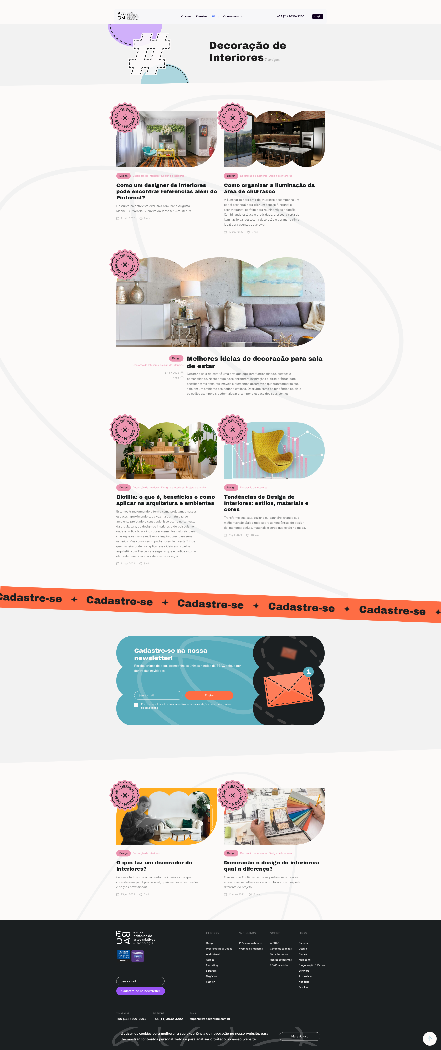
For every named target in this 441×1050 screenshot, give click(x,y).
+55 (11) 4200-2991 (131, 1019)
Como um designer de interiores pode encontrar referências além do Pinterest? (166, 191)
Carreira (303, 943)
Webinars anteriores (251, 948)
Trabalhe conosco (280, 954)
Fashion (210, 981)
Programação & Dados (219, 948)
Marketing (212, 965)
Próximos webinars (250, 943)
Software (211, 970)
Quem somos (232, 16)
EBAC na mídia (279, 965)
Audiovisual (213, 954)
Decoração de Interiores (146, 175)
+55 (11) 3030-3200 (291, 16)
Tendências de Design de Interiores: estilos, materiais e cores (266, 503)
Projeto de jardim (196, 487)
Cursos (186, 16)
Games (210, 959)
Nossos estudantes (281, 959)
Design (210, 943)
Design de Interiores (172, 175)
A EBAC (274, 943)
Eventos (201, 16)
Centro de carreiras (281, 948)
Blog (215, 16)
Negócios (211, 976)
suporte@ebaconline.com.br (210, 1019)
